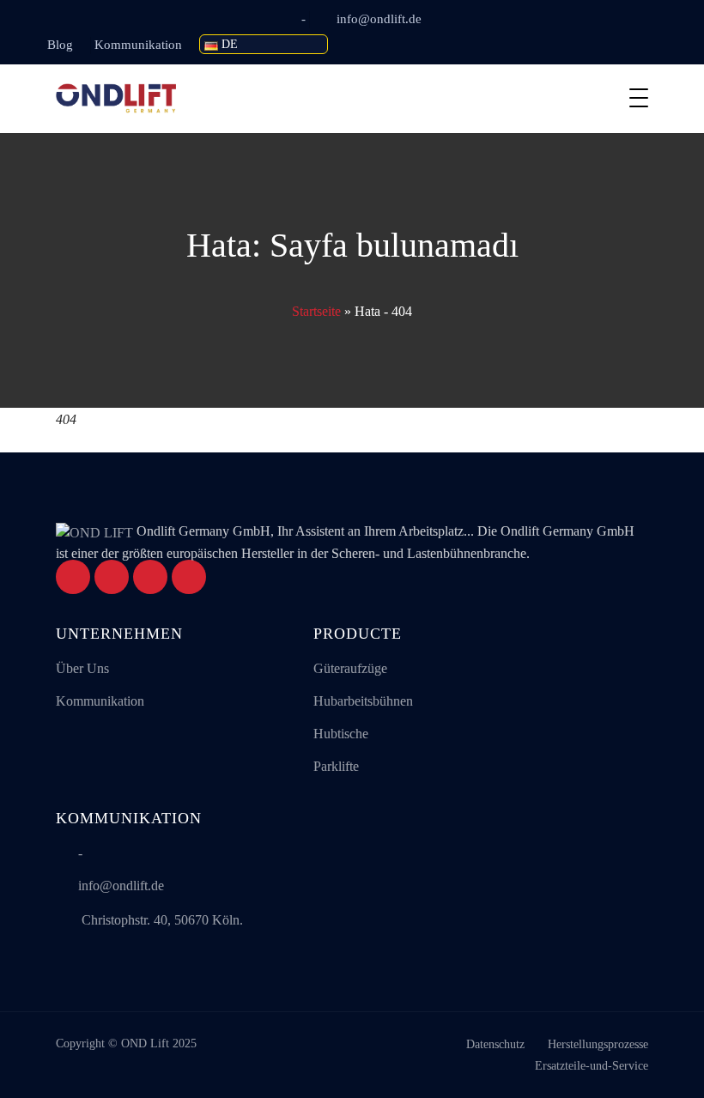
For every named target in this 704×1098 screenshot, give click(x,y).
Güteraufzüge (350, 668)
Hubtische (340, 733)
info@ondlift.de (379, 19)
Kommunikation (138, 45)
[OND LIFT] (116, 98)
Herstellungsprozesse (598, 1044)
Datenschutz (495, 1044)
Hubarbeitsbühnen (363, 701)
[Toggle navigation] (638, 97)
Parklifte (336, 766)
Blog (60, 45)
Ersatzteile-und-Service (591, 1065)
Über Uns (82, 668)
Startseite (316, 311)
